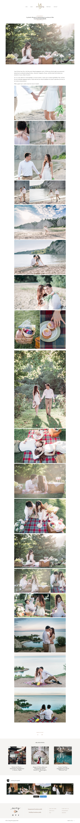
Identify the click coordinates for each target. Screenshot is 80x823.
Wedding (64, 812)
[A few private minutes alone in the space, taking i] (34, 789)
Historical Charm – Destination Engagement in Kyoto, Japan (17, 759)
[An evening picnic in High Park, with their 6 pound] (23, 789)
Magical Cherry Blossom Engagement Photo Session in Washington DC (40, 759)
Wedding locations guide (35, 812)
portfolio (51, 810)
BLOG (32, 6)
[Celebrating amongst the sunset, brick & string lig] (12, 789)
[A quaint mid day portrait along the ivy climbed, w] (45, 789)
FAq (50, 812)
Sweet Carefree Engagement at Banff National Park (63, 759)
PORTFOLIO (48, 6)
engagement (65, 810)
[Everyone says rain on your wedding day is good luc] (56, 789)
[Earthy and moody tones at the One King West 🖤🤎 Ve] (67, 789)
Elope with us (65, 808)
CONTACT (55, 6)
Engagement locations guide (35, 809)
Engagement (40, 16)
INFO (27, 6)
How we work (52, 808)
